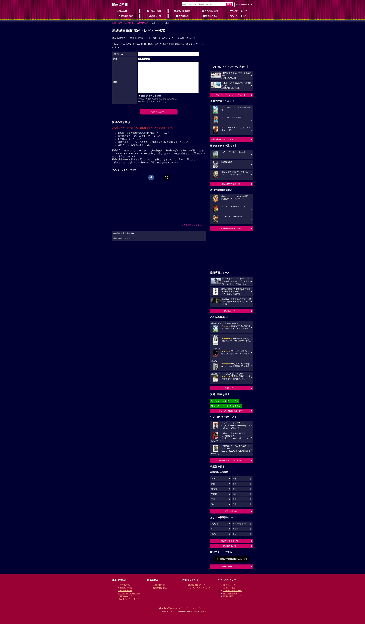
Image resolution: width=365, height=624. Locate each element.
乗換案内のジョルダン (174, 608)
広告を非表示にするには (193, 225)
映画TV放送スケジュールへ (230, 460)
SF (212, 529)
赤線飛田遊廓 (142, 23)
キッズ (235, 529)
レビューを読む (240, 16)
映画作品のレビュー (127, 596)
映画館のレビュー (161, 588)
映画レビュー (230, 388)
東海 (234, 484)
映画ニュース (155, 16)
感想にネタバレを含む (151, 96)
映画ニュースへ (230, 311)
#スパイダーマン (218, 401)
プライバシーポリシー (196, 608)
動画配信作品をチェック (231, 228)
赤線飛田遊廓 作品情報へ (123, 233)
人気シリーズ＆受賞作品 (129, 593)
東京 (213, 479)
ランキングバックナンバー (200, 588)
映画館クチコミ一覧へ (230, 541)
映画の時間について (230, 566)
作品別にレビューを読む (129, 599)
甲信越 (214, 494)
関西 (213, 484)
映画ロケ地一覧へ (230, 546)
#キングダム (235, 406)
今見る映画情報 (230, 593)
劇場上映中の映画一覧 (230, 184)
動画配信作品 (211, 16)
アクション (216, 524)
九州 (213, 504)
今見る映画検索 (242, 4)
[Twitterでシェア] (166, 177)
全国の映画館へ (230, 511)
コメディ (215, 534)
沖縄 (234, 504)
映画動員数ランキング (198, 585)
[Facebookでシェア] (151, 177)
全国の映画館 (159, 585)
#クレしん (232, 401)
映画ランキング (240, 11)
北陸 (234, 494)
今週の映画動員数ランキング (223, 139)
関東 (234, 479)
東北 (234, 489)
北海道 (214, 489)
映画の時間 (117, 23)
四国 (234, 499)
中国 (213, 499)
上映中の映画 (155, 11)
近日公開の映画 (211, 11)
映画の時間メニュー (126, 11)
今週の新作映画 (183, 11)
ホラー (235, 534)
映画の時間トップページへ (124, 238)
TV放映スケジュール (232, 590)
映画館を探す (127, 16)
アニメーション (239, 524)
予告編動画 (183, 16)
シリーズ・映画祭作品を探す (231, 411)
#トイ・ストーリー (219, 406)
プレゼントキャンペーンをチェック (231, 95)
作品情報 (129, 23)
